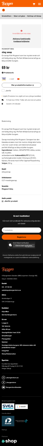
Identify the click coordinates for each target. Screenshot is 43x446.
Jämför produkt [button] (11, 201)
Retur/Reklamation (9, 354)
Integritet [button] (5, 351)
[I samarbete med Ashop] (9, 441)
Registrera (21, 237)
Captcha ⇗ (30, 247)
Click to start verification (23, 246)
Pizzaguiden (6, 339)
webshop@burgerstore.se (11, 290)
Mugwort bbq (7, 189)
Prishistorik (9, 73)
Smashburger (7, 336)
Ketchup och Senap (34, 16)
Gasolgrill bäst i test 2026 (11, 332)
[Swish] (21, 406)
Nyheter (5, 342)
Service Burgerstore (9, 315)
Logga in (5, 323)
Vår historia (6, 326)
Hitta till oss (6, 329)
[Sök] (3, 10)
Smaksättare (6, 16)
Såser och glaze (19, 16)
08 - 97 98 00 (7, 287)
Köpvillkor (5, 312)
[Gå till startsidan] (7, 4)
